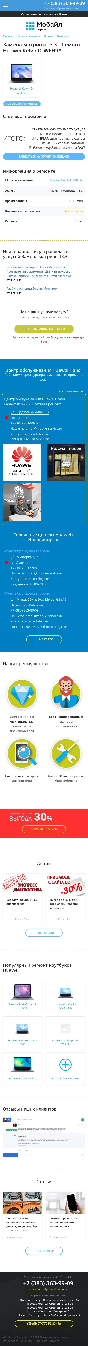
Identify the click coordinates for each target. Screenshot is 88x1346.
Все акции (46, 932)
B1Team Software (48, 1341)
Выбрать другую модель (22, 103)
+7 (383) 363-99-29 (25, 423)
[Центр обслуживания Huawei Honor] (22, 462)
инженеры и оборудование (66, 721)
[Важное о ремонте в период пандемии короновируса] (65, 1203)
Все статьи (46, 1251)
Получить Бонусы (44, 829)
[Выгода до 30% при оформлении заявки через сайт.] (65, 884)
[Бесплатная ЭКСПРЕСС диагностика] (22, 884)
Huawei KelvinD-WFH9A (66, 180)
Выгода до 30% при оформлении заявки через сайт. (63, 904)
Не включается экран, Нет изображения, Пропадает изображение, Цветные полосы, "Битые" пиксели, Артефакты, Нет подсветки (38, 271)
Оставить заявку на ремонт (44, 329)
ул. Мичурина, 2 (24, 556)
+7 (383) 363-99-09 (64, 3)
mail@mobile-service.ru (45, 428)
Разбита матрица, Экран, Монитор (31, 288)
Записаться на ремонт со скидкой (44, 156)
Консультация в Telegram (30, 434)
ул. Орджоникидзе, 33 (30, 412)
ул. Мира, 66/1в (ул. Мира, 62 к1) (38, 599)
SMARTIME (27, 1341)
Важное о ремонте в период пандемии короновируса (63, 1222)
